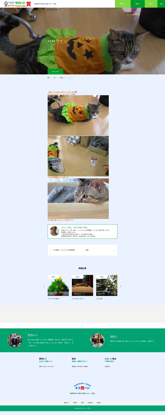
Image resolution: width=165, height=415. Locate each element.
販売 (82, 402)
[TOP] (82, 325)
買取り (75, 402)
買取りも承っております (46, 366)
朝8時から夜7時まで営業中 (80, 366)
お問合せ (107, 366)
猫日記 (53, 277)
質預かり (67, 402)
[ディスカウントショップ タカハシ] (18, 4)
